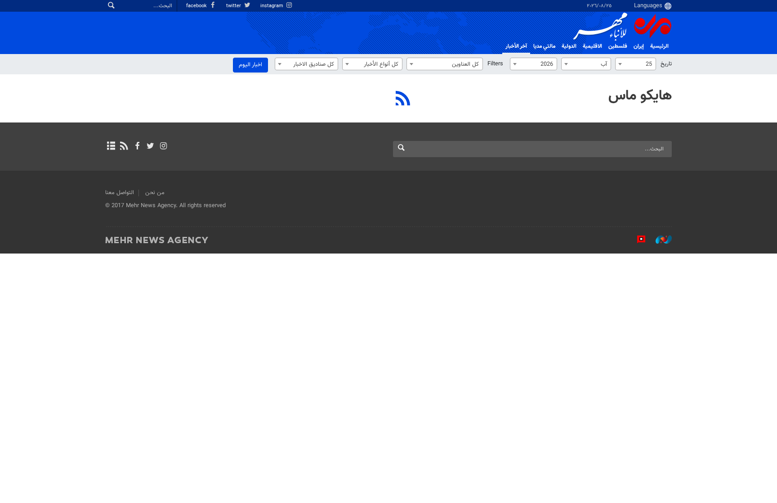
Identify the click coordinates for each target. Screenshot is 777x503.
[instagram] (163, 146)
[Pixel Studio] (636, 240)
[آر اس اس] (124, 146)
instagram (272, 6)
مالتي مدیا (544, 46)
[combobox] (635, 64)
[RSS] (403, 99)
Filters (495, 63)
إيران (639, 46)
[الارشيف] (110, 146)
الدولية (569, 46)
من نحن (155, 192)
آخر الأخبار (516, 46)
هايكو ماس (640, 96)
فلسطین (617, 46)
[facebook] (137, 146)
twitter (234, 6)
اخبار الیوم (250, 64)
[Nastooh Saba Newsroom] (659, 240)
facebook (197, 6)
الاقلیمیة (592, 46)
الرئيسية (659, 46)
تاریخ (666, 63)
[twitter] (150, 146)
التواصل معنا (119, 192)
